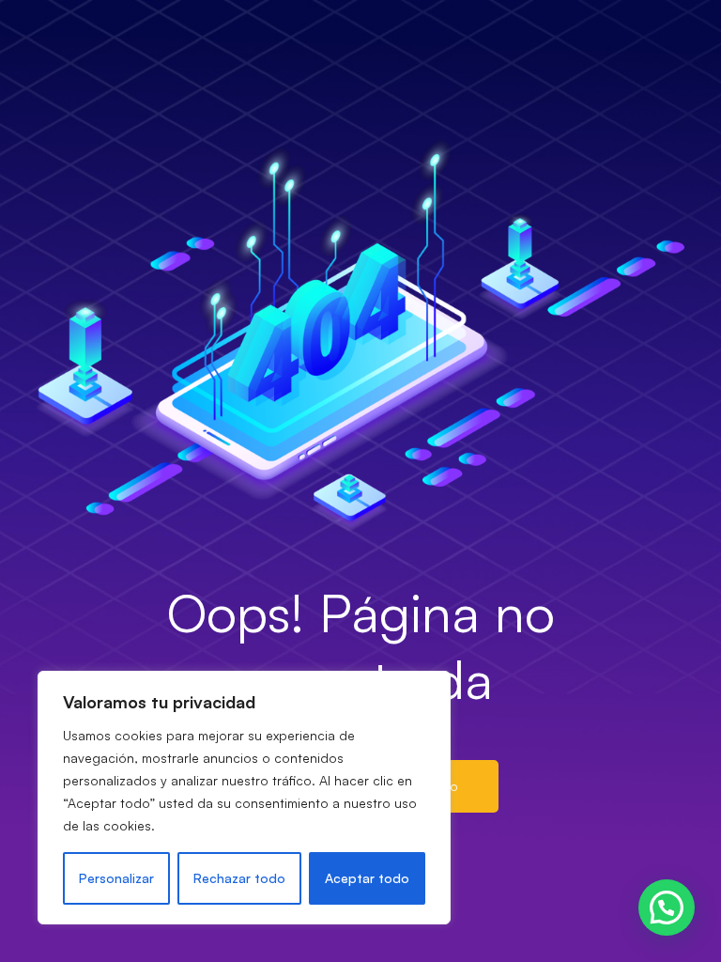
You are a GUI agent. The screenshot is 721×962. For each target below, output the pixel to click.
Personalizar (116, 878)
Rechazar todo (239, 878)
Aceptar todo (367, 878)
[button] (666, 907)
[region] (244, 797)
